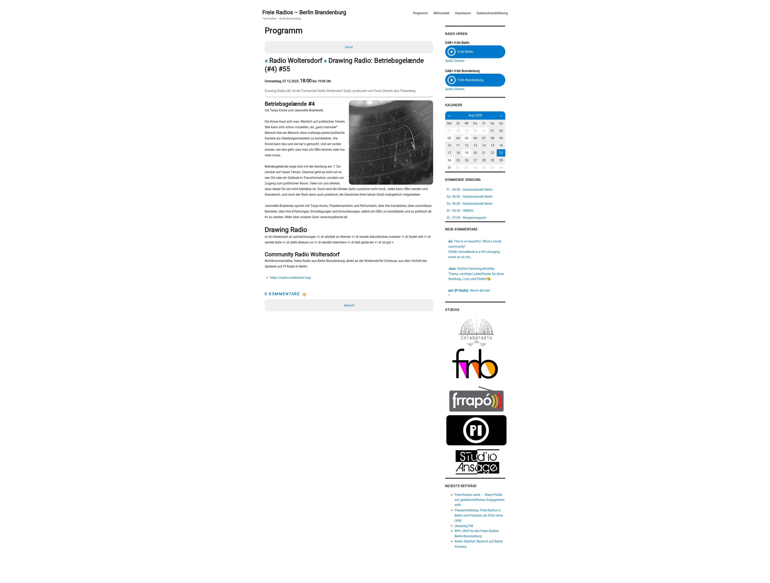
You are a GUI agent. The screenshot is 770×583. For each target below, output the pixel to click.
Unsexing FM (464, 526)
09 (501, 138)
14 (484, 145)
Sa (492, 123)
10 (449, 145)
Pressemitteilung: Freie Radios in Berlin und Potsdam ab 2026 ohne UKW (479, 515)
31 (484, 131)
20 (475, 153)
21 (484, 153)
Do (475, 123)
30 (475, 131)
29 (466, 131)
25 (458, 160)
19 (466, 153)
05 (466, 138)
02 (501, 131)
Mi (466, 123)
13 (475, 145)
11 (458, 145)
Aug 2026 (475, 115)
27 (449, 131)
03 (449, 138)
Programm (420, 13)
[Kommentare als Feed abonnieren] (349, 294)
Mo (449, 123)
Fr (483, 123)
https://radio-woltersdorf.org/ (290, 278)
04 (458, 138)
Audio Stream (454, 61)
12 (466, 145)
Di (458, 123)
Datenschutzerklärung (492, 13)
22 (492, 153)
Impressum (463, 13)
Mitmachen (442, 13)
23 (501, 153)
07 (484, 138)
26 (466, 160)
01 (492, 131)
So (501, 123)
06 (475, 138)
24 (449, 160)
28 (458, 131)
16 (501, 145)
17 (449, 153)
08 (492, 138)
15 (492, 145)
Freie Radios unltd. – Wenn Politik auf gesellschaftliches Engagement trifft (479, 500)
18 (458, 153)
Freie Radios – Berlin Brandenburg (304, 12)
